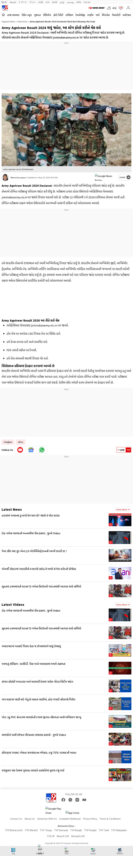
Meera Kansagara (18, 177)
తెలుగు (33, 2)
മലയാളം (70, 2)
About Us (29, 819)
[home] (3, 14)
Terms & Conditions (110, 819)
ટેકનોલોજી (80, 15)
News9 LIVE (63, 836)
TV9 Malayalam (119, 830)
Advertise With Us (47, 819)
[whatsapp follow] (41, 450)
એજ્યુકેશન (8, 442)
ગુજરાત (37, 15)
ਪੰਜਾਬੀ (54, 2)
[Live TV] (120, 8)
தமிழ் (62, 2)
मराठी (40, 2)
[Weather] (109, 8)
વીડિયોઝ (47, 15)
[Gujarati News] (5, 8)
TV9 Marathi (31, 830)
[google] (106, 177)
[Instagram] (77, 800)
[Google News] (31, 450)
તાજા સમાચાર (13, 15)
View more (121, 509)
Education (22, 21)
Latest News (12, 509)
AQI (114, 8)
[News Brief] (96, 7)
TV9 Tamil (104, 830)
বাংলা (47, 2)
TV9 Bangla (76, 830)
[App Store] (75, 814)
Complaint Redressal (70, 819)
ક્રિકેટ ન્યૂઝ (27, 15)
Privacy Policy (90, 819)
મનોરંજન (127, 15)
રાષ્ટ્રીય (90, 15)
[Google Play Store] (55, 811)
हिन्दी (4, 2)
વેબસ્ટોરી (116, 15)
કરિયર (20, 442)
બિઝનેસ (106, 15)
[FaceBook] (63, 800)
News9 (13, 2)
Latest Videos (13, 604)
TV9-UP (87, 2)
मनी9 (79, 2)
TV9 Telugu (46, 830)
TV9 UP (51, 836)
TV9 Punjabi (90, 830)
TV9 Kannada (61, 830)
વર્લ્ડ (98, 15)
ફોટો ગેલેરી (58, 15)
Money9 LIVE (78, 836)
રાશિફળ (69, 15)
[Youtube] (20, 450)
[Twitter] (70, 800)
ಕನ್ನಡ (22, 2)
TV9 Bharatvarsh (14, 830)
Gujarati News (8, 21)
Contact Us (16, 819)
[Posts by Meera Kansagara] (5, 177)
